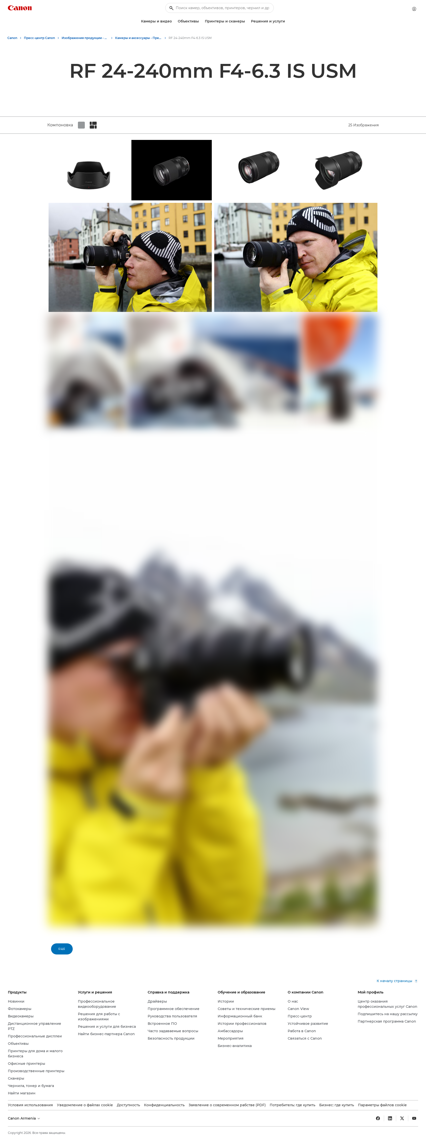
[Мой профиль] (414, 9)
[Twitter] (402, 1118)
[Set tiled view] (81, 125)
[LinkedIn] (390, 1118)
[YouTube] (414, 1118)
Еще (61, 949)
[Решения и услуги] (287, 21)
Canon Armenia (22, 1118)
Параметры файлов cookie (382, 1105)
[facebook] (378, 1118)
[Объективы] (201, 21)
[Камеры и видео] (174, 21)
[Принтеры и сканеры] (247, 21)
